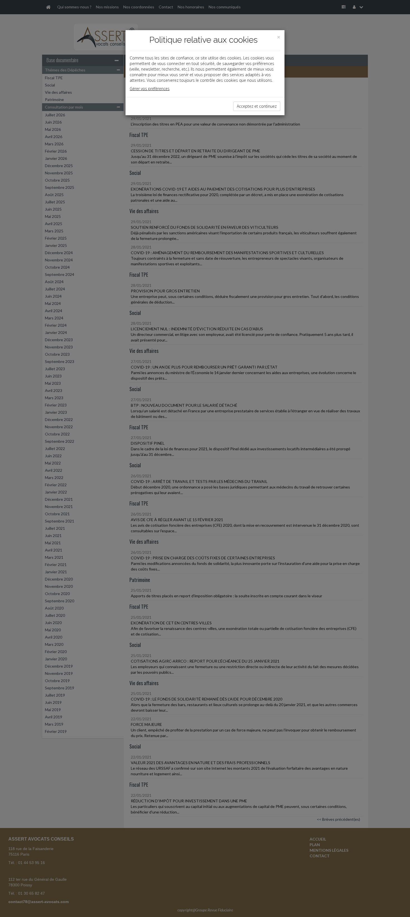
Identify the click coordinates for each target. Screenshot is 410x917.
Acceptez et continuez (257, 106)
